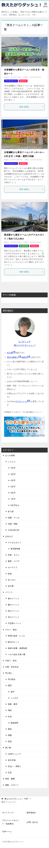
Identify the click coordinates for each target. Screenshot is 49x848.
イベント (9, 592)
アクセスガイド (11, 81)
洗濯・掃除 (12, 524)
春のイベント (13, 598)
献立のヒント (13, 642)
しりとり (12, 462)
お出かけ (23, 81)
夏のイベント (13, 605)
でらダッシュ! (21, 401)
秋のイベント (13, 611)
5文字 (13, 486)
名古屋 (10, 353)
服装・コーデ (13, 561)
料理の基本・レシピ (16, 636)
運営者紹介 (31, 813)
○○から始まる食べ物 (16, 654)
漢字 (12, 692)
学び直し (9, 673)
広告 (10, 772)
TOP (16, 799)
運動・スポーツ (12, 785)
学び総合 (12, 679)
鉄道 (10, 574)
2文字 (13, 468)
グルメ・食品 (11, 630)
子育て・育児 (11, 661)
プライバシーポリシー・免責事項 (10, 822)
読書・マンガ (13, 518)
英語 (10, 729)
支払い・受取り (14, 766)
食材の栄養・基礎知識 (17, 648)
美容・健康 (10, 779)
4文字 (13, 480)
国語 (10, 685)
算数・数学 (12, 704)
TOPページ (7, 832)
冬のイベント (13, 617)
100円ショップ (14, 754)
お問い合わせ (32, 822)
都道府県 (14, 723)
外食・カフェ (13, 555)
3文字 (13, 474)
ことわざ (14, 698)
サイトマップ (7, 813)
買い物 (8, 748)
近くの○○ (12, 580)
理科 (10, 710)
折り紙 (11, 511)
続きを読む (24, 107)
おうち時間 (10, 455)
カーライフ (12, 567)
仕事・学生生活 (12, 667)
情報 (10, 735)
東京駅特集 (24, 246)
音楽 (10, 741)
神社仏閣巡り (12, 357)
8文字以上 (15, 505)
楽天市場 (12, 760)
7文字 (13, 499)
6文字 (13, 493)
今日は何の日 (13, 530)
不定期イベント (14, 623)
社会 (10, 716)
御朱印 (24, 357)
